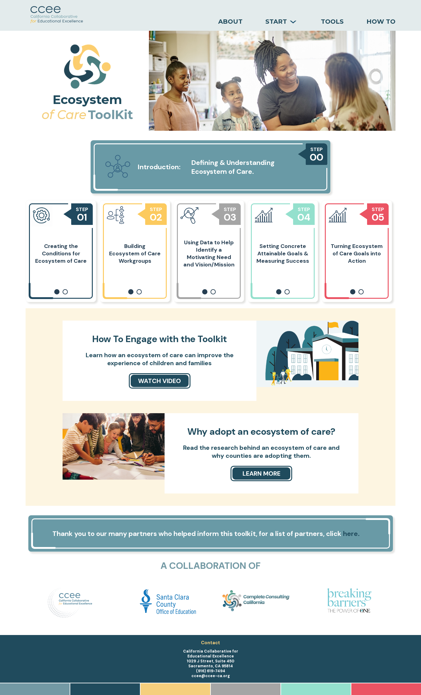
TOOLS (332, 21)
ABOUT (230, 21)
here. (351, 533)
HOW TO (380, 21)
